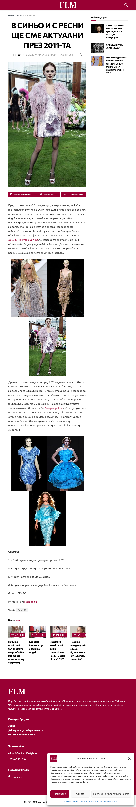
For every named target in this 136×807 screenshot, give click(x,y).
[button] (129, 758)
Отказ (80, 793)
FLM (19, 54)
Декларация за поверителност (102, 801)
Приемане (60, 793)
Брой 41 (22, 610)
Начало (11, 15)
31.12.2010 (31, 54)
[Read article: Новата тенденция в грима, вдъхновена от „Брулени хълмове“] (79, 632)
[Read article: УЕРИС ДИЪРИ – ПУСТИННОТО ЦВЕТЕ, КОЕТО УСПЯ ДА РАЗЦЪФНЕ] (97, 28)
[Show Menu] (9, 5)
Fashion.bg (30, 601)
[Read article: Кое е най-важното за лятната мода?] (37, 632)
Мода (19, 15)
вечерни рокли (53, 408)
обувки (12, 239)
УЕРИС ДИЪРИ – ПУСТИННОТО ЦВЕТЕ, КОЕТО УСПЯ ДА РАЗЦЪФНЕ (115, 31)
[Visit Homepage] (68, 5)
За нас (11, 725)
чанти (23, 239)
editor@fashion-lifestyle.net (23, 753)
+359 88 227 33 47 (18, 759)
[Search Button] (126, 5)
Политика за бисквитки (75, 801)
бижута (33, 239)
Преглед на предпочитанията (111, 793)
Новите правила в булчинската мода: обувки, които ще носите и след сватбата (16, 652)
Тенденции (30, 15)
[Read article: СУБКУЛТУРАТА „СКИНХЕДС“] (97, 48)
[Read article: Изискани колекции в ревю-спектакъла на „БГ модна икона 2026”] (58, 632)
